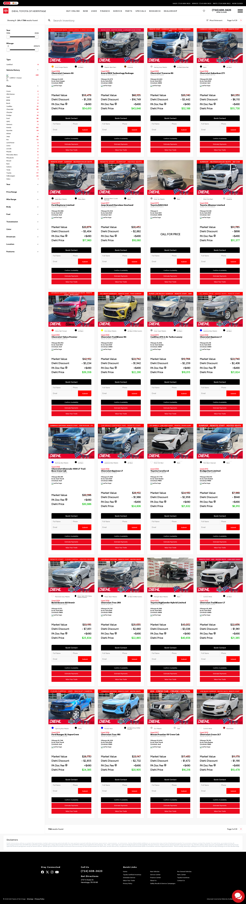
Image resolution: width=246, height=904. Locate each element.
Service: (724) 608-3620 (201, 3)
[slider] (8, 36)
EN (8, 3)
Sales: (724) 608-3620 (181, 3)
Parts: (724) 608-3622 (222, 3)
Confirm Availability (71, 139)
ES (16, 3)
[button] (92, 45)
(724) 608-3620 (221, 10)
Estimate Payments (71, 144)
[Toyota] (5, 11)
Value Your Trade (71, 150)
